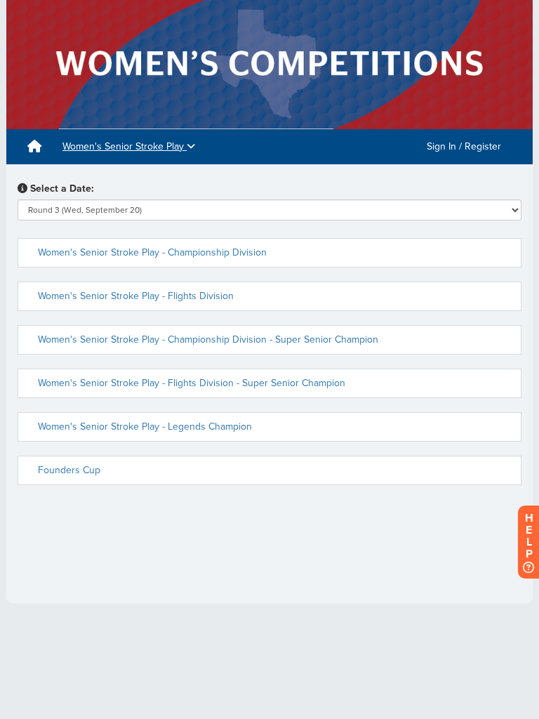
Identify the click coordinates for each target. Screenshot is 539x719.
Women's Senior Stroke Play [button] (124, 146)
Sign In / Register (464, 146)
